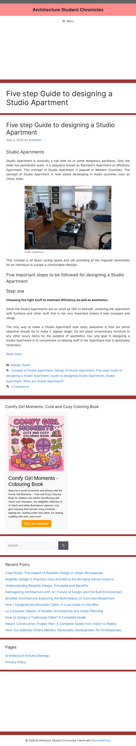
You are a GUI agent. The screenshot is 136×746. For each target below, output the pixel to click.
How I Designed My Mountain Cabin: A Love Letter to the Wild (51, 605)
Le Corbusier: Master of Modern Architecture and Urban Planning (54, 611)
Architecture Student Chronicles (68, 9)
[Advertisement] (68, 53)
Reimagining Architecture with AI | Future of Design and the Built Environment (63, 592)
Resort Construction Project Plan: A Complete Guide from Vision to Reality (61, 624)
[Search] (63, 545)
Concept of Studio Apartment (32, 370)
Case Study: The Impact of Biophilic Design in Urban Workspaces (54, 573)
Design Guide (20, 365)
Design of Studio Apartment (74, 370)
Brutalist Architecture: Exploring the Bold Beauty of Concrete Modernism (60, 598)
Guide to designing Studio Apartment (77, 376)
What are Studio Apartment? (43, 381)
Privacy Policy (15, 662)
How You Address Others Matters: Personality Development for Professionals (63, 630)
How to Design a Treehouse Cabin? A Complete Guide (45, 617)
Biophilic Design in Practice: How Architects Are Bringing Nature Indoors (59, 579)
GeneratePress (101, 740)
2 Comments (20, 386)
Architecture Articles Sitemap (27, 656)
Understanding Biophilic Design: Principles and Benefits (46, 585)
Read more (14, 354)
